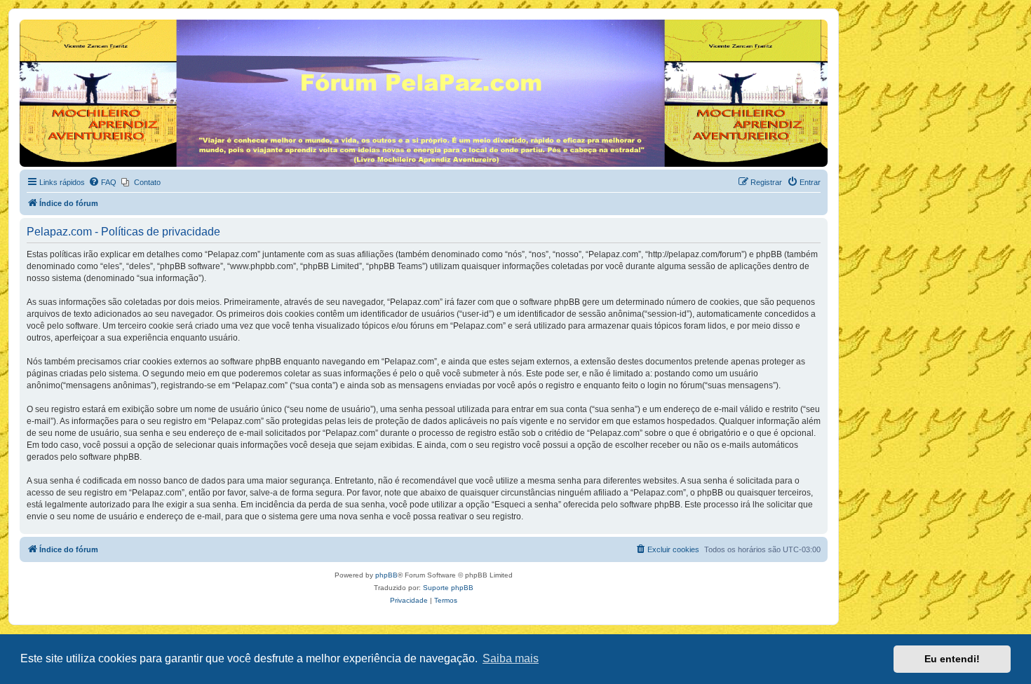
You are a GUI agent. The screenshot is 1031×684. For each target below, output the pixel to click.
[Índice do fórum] (28, 23)
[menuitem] (102, 182)
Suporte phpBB (448, 587)
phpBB (386, 575)
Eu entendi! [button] (952, 658)
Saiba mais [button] (511, 658)
